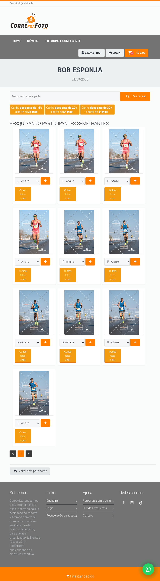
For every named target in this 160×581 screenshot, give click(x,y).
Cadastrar (52, 500)
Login (49, 508)
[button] (91, 53)
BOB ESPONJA (80, 70)
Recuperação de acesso (61, 515)
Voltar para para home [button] (33, 471)
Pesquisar (138, 96)
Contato (88, 515)
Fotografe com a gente (97, 500)
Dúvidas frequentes (95, 508)
